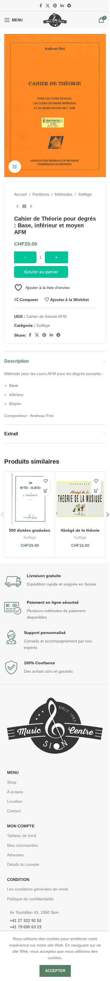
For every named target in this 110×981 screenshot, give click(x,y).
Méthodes (63, 194)
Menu (13, 772)
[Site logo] (55, 19)
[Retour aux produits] (24, 206)
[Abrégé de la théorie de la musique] (80, 499)
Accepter (55, 971)
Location (14, 801)
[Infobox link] (55, 581)
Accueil (20, 194)
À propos (15, 792)
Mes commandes (22, 845)
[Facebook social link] (40, 6)
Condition (18, 879)
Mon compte (20, 826)
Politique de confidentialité (30, 899)
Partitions (40, 194)
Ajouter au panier (41, 271)
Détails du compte (23, 864)
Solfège (85, 194)
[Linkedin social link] (62, 6)
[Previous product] (17, 206)
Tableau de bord (21, 835)
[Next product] (31, 206)
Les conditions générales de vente (37, 889)
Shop (11, 782)
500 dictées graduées (29, 530)
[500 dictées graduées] (29, 499)
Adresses (15, 855)
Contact (14, 811)
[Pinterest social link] (55, 6)
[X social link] (47, 6)
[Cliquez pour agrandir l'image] (14, 166)
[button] (45, 491)
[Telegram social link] (69, 6)
